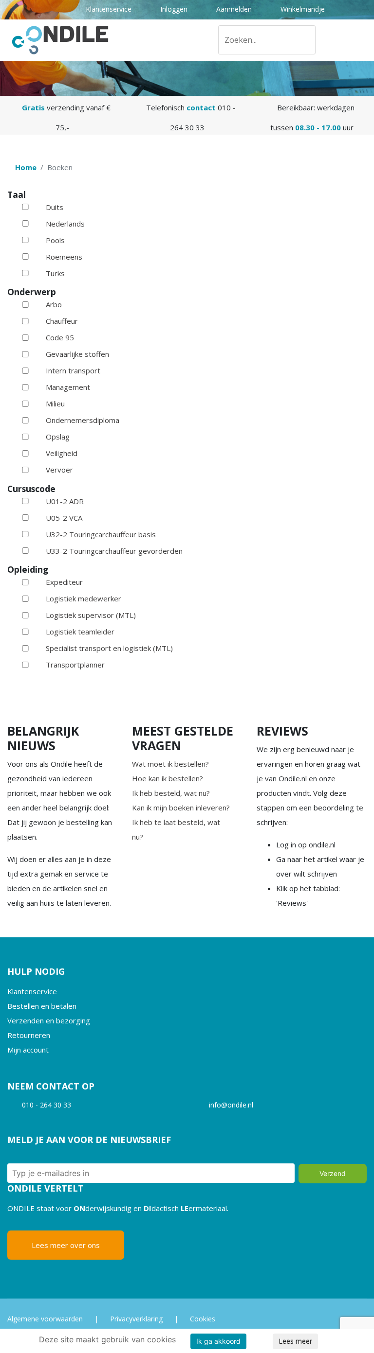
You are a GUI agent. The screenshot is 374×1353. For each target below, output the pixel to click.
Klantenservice (107, 9)
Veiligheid (61, 453)
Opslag (58, 436)
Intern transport (73, 370)
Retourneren (28, 1035)
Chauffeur (62, 321)
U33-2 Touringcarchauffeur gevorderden (114, 551)
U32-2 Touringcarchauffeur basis (101, 534)
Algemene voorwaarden (45, 1318)
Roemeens (64, 257)
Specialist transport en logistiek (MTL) (109, 648)
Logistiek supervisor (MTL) (91, 615)
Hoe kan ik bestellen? (167, 778)
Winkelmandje (302, 9)
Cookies (202, 1318)
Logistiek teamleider (80, 631)
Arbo (54, 304)
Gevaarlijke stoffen (77, 354)
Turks (55, 273)
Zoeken (304, 41)
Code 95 (60, 337)
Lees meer (295, 1341)
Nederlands (65, 223)
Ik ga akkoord (218, 1341)
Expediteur (64, 582)
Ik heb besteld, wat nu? (171, 793)
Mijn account (28, 1049)
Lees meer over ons (66, 1245)
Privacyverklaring (136, 1318)
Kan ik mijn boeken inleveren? (181, 807)
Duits (54, 207)
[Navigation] (363, 40)
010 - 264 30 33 (46, 1104)
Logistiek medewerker (83, 598)
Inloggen (172, 9)
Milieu (55, 403)
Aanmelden (233, 9)
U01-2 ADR (65, 501)
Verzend (332, 1173)
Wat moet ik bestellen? (170, 764)
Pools (55, 240)
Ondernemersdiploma (82, 420)
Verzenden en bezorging (48, 1020)
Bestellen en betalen (41, 1006)
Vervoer (59, 469)
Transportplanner (75, 664)
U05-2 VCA (64, 518)
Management (68, 387)
